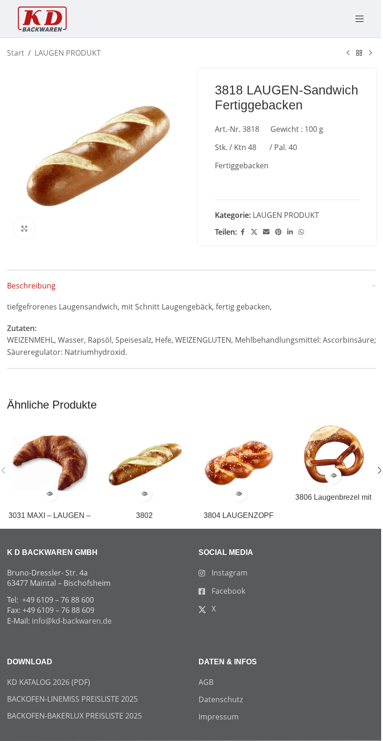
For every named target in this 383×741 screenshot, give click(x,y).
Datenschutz (221, 699)
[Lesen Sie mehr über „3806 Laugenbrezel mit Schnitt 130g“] (333, 476)
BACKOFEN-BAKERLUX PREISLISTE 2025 (74, 716)
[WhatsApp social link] (301, 232)
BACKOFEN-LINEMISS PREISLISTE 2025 (72, 699)
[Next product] (370, 53)
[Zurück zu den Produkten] (359, 53)
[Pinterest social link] (278, 232)
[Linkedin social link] (290, 232)
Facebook (227, 591)
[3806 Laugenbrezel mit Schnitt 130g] (333, 455)
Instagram (229, 573)
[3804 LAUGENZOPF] (239, 464)
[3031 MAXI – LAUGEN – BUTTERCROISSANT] (49, 464)
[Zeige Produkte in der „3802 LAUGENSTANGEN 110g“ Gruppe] (144, 493)
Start (15, 53)
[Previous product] (348, 53)
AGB (206, 682)
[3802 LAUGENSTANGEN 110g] (144, 464)
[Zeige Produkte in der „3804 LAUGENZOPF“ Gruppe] (239, 493)
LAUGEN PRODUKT (68, 53)
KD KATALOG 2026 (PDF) (48, 682)
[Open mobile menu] (355, 18)
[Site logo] (42, 18)
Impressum (219, 717)
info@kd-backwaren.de (72, 621)
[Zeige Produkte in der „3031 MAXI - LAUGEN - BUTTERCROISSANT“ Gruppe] (50, 493)
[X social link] (254, 232)
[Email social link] (266, 232)
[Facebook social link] (242, 232)
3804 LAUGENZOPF (239, 515)
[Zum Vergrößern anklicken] (24, 228)
